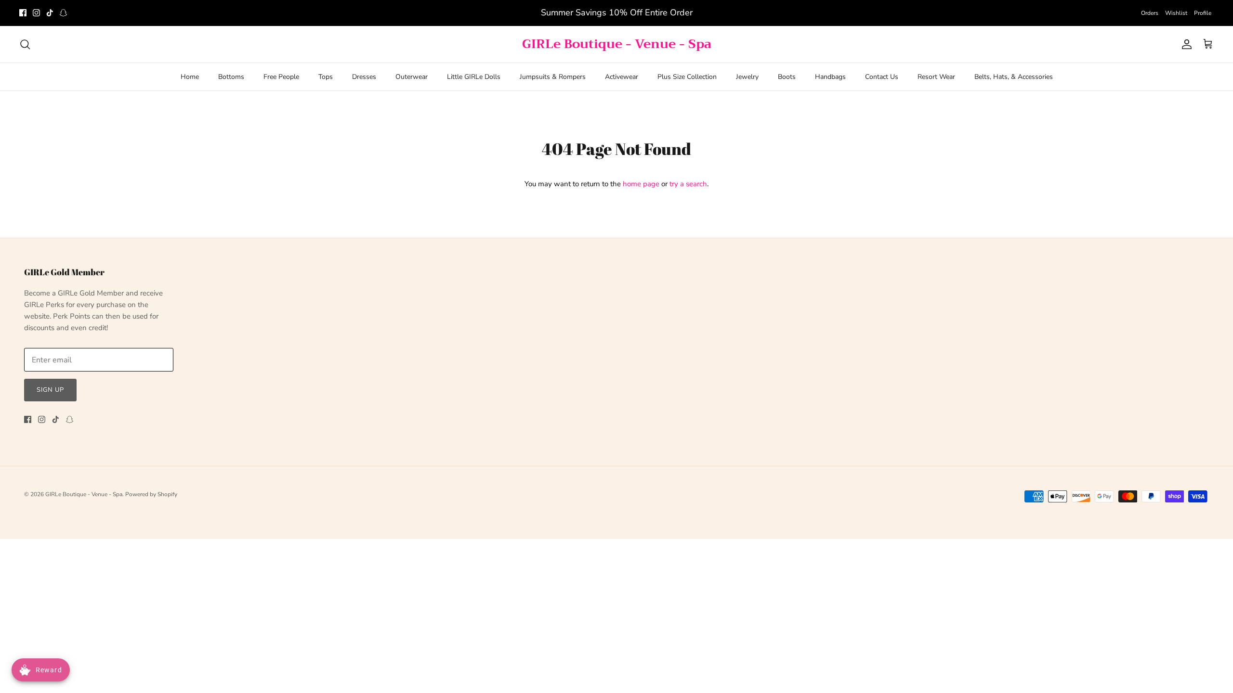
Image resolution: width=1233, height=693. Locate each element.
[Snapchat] (63, 12)
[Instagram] (36, 12)
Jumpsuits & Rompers (553, 76)
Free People (281, 76)
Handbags (830, 76)
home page (641, 184)
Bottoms (231, 76)
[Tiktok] (49, 12)
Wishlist (1176, 13)
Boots (787, 76)
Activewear (621, 76)
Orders (1149, 13)
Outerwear (411, 76)
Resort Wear (936, 76)
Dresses (364, 76)
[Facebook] (22, 12)
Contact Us (881, 76)
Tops (325, 76)
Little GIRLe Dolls (473, 76)
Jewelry (747, 76)
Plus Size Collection (687, 76)
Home (190, 76)
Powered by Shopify (151, 494)
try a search (688, 184)
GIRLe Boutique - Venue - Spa (83, 494)
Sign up (50, 389)
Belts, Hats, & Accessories (1013, 76)
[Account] (1185, 44)
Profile (1202, 13)
